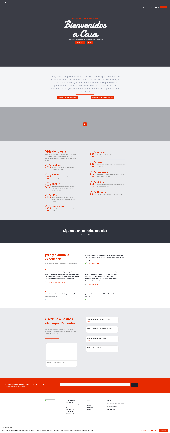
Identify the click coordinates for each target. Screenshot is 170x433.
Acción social (58, 206)
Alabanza (101, 192)
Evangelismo (103, 172)
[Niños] (48, 196)
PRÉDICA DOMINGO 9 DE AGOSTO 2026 (98, 319)
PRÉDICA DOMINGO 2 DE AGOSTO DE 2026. (99, 329)
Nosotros (136, 7)
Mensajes (150, 7)
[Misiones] (93, 184)
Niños (54, 195)
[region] (85, 429)
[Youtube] (155, 7)
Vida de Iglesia (142, 7)
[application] (146, 7)
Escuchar (49, 364)
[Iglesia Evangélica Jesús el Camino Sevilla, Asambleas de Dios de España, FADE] (11, 7)
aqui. (75, 263)
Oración (100, 162)
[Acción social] (48, 208)
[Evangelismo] (93, 174)
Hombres (56, 165)
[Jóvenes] (48, 185)
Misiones (101, 182)
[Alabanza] (93, 193)
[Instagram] (158, 7)
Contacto (89, 411)
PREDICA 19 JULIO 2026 (94, 348)
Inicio (131, 7)
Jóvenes (56, 184)
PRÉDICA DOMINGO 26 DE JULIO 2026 (98, 338)
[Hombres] (48, 166)
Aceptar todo (163, 430)
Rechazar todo (153, 430)
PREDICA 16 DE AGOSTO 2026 (56, 363)
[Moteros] (93, 154)
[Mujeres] (48, 176)
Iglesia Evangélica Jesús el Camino (72, 76)
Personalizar (143, 430)
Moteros (101, 152)
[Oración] (93, 164)
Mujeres (55, 174)
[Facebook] (156, 7)
